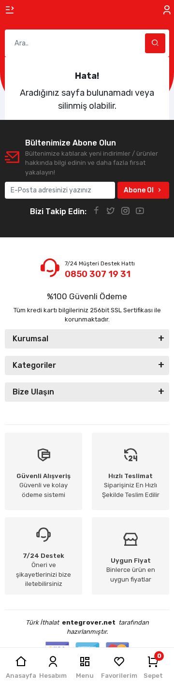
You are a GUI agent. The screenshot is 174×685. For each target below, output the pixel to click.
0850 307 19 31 (97, 274)
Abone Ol (139, 190)
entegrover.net (89, 622)
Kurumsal (30, 338)
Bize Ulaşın (33, 391)
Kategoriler (34, 365)
